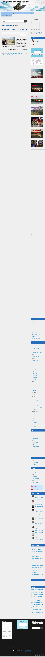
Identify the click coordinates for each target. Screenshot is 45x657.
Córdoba (7, 53)
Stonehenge (35, 377)
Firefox (30, 647)
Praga (34, 413)
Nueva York (35, 476)
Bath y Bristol (35, 373)
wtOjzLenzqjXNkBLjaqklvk (36, 547)
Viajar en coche (18, 54)
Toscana (32, 610)
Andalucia (18, 33)
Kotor (34, 394)
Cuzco (40, 594)
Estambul (34, 426)
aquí (8, 635)
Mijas (22, 53)
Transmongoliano (36, 446)
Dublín (34, 383)
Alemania (32, 589)
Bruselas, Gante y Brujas (37, 352)
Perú (42, 604)
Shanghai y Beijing (36, 434)
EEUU (42, 594)
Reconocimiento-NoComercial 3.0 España (25, 651)
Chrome (22, 649)
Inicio (3, 13)
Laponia (35, 600)
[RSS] (43, 2)
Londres (34, 379)
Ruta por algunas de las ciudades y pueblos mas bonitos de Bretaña (39, 497)
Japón (32, 600)
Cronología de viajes (28, 13)
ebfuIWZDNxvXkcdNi (35, 565)
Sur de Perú (35, 472)
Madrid (33, 330)
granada (11, 53)
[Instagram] (39, 2)
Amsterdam (36, 589)
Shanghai (36, 609)
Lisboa (34, 403)
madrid (35, 602)
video (31, 614)
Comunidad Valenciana (36, 334)
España (22, 33)
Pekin (39, 604)
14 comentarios (23, 35)
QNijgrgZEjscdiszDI (35, 574)
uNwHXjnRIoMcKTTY (35, 554)
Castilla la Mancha (35, 326)
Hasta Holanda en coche (37, 369)
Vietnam (34, 453)
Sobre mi (8, 13)
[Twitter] (37, 2)
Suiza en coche (35, 422)
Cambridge (35, 375)
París (34, 365)
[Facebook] (35, 2)
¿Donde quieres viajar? (17, 13)
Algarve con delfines (36, 405)
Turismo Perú (41, 612)
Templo (42, 609)
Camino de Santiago (39, 590)
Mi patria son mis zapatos (15, 654)
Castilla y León (34, 328)
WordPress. (32, 654)
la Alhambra (15, 53)
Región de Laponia (36, 360)
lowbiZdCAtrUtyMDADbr (36, 570)
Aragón (33, 323)
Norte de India (35, 438)
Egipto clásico (35, 462)
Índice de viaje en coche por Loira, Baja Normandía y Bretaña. (37, 567)
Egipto (32, 596)
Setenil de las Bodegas (11, 54)
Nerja (24, 53)
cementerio (32, 592)
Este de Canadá (35, 482)
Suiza (39, 609)
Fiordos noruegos (36, 398)
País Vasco (34, 332)
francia (34, 598)
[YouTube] (41, 2)
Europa (25, 33)
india (37, 598)
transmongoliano (35, 612)
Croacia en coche (36, 356)
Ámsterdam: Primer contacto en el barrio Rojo (39, 539)
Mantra (27, 654)
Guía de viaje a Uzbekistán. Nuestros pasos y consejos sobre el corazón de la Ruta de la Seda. (39, 513)
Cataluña (33, 336)
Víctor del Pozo (6, 33)
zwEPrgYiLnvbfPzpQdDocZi (37, 551)
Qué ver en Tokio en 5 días (36, 549)
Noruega (41, 602)
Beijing (39, 589)
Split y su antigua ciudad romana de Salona (39, 523)
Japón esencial (35, 442)
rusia (35, 607)
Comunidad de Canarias (36, 338)
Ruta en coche (38, 607)
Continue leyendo (7, 51)
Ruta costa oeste (36, 478)
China (36, 592)
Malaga (19, 53)
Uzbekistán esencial (36, 450)
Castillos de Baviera (36, 348)
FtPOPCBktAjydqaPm (36, 558)
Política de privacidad (6, 15)
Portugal (32, 606)
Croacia (36, 594)
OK (25, 21)
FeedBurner (25, 628)
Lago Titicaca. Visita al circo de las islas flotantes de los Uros (39, 503)
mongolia (37, 602)
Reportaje (37, 606)
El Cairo (34, 464)
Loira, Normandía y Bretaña (37, 364)
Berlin (42, 589)
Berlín (34, 346)
